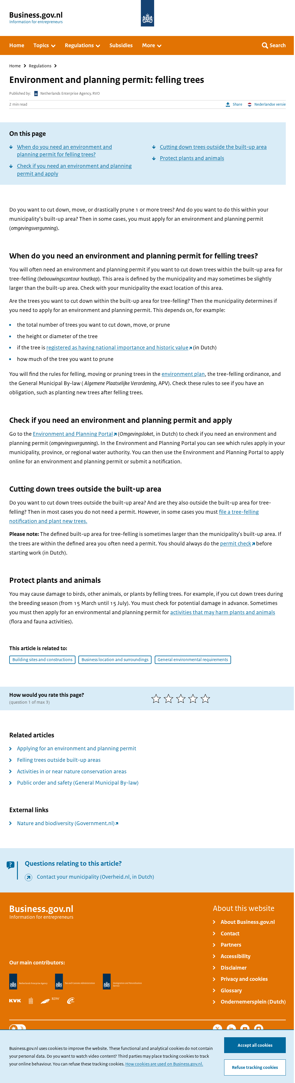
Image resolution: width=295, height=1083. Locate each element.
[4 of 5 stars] (194, 698)
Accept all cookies (255, 1045)
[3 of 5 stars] (182, 698)
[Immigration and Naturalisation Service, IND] (122, 981)
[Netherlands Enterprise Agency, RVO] (28, 981)
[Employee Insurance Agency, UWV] (71, 1001)
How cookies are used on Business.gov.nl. (164, 1064)
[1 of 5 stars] (157, 698)
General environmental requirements (193, 660)
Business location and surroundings (115, 660)
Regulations (40, 65)
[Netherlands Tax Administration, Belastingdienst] (75, 981)
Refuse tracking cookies (255, 1067)
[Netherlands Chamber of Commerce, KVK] (15, 1001)
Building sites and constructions (42, 660)
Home (15, 65)
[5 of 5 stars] (207, 698)
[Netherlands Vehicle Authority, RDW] (50, 1001)
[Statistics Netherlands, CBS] (31, 1001)
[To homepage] (147, 13)
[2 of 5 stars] (170, 698)
